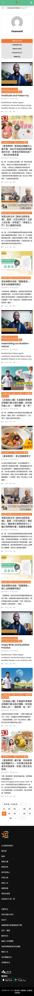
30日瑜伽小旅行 (7, 914)
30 (15, 809)
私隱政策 (29, 990)
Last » (24, 818)
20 (9, 809)
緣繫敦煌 (4, 888)
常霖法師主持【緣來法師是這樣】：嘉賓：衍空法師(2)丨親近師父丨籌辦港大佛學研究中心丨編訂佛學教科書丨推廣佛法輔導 (16, 522)
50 (30, 809)
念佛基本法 (5, 962)
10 (4, 809)
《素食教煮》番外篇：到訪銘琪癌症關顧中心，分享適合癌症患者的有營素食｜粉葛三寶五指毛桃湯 (16, 765)
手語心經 (4, 877)
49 (24, 809)
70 (30, 814)
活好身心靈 (5, 396)
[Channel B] (17, 2)
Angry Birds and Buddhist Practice (15, 646)
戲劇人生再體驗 (7, 941)
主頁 (2, 8)
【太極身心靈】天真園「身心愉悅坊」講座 (15, 393)
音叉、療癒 (5, 930)
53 (15, 814)
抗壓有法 (4, 909)
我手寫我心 (5, 872)
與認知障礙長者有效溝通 (10, 946)
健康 (26, 142)
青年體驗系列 (6, 957)
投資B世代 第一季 (8, 899)
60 (24, 814)
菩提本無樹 (5, 893)
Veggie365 (20, 142)
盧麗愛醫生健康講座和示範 (11, 925)
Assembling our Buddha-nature (15, 345)
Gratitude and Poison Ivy (15, 95)
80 (11, 818)
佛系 (20, 92)
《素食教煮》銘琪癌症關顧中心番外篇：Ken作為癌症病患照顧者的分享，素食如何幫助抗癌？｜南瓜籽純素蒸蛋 (16, 150)
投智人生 (4, 883)
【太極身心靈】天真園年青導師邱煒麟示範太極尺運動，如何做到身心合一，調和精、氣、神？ (16, 402)
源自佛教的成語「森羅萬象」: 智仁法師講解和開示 (15, 587)
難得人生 (4, 952)
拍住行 (4, 920)
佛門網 (8, 213)
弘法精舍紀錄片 (7, 845)
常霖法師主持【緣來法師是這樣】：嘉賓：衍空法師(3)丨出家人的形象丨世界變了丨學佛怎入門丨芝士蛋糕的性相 (16, 221)
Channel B (17, 31)
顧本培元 (4, 936)
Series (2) (17, 57)
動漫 (3, 856)
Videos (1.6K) (17, 49)
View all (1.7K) (17, 41)
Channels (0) (17, 45)
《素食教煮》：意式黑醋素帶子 (16, 456)
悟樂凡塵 (4, 861)
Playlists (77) (17, 53)
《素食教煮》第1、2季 (8, 142)
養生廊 (4, 851)
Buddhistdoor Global (9, 89)
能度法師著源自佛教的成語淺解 (20, 278)
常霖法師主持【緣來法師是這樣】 (21, 213)
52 (9, 814)
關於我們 (17, 990)
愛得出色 (4, 867)
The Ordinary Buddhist (10, 92)
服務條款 (23, 990)
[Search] (31, 2)
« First (21, 804)
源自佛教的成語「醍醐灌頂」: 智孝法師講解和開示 (15, 283)
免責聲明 (17, 993)
